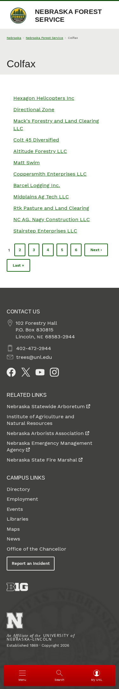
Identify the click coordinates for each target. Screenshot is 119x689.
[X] (25, 372)
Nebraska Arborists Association (45, 433)
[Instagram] (54, 372)
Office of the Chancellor (36, 549)
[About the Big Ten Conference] (17, 587)
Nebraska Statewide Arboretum (46, 406)
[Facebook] (11, 372)
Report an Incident (31, 563)
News (13, 539)
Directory (18, 489)
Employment (22, 499)
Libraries (17, 519)
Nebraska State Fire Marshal (42, 460)
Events (15, 509)
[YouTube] (40, 372)
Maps (13, 529)
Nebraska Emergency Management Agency (49, 446)
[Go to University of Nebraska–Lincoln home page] (15, 621)
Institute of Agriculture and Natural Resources (40, 420)
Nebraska (14, 37)
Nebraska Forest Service (68, 15)
